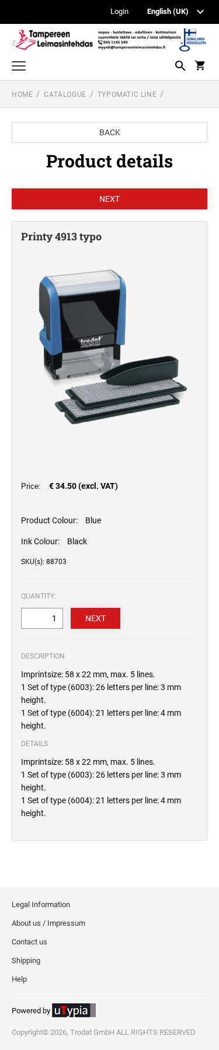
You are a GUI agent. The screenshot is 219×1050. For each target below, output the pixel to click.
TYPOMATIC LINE (127, 94)
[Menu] (19, 67)
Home (22, 94)
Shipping (26, 960)
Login (119, 12)
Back (109, 132)
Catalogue (65, 94)
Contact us (29, 941)
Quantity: (38, 596)
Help (19, 979)
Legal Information (41, 904)
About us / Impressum (48, 923)
